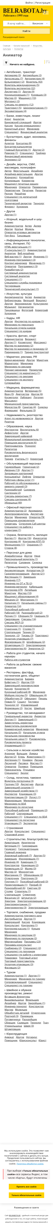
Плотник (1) (11, 881)
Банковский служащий (18, 122)
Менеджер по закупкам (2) (20, 935)
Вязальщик (32, 999)
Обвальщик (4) (38, 695)
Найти (26, 31)
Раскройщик (29, 1019)
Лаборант (26, 397)
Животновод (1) (36, 756)
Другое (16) (24, 538)
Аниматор (39, 297)
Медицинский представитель (22, 403)
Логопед (39, 397)
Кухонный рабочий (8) (18, 692)
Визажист (30, 339)
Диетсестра (22, 394)
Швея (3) (29, 1025)
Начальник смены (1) (34, 603)
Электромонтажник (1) (18, 904)
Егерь (21, 756)
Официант (30, 698)
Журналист (11, 177)
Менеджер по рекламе (18, 366)
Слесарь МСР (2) (14, 622)
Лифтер (26, 476)
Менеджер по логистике (19, 807)
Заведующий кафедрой (18, 436)
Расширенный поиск (14, 37)
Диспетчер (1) (13, 91)
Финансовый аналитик (34, 132)
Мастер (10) (25, 593)
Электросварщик (38, 907)
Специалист (12, 132)
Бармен (29, 679)
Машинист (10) (27, 98)
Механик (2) (12, 599)
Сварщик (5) (41, 616)
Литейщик (31, 590)
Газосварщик (30, 845)
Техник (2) (28, 632)
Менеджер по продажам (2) (21, 938)
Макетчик (42, 360)
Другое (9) (28, 91)
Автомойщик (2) (32, 75)
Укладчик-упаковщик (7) (19, 638)
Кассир (9, 125)
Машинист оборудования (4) (21, 596)
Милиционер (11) (15, 544)
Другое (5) (39, 855)
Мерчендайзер (13, 941)
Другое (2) (38, 149)
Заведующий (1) (27, 719)
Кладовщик (38, 922)
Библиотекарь (13, 300)
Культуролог (40, 303)
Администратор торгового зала (23, 915)
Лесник (38, 760)
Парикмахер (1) (14, 352)
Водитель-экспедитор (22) (20, 88)
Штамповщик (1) (14, 645)
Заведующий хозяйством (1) (21, 790)
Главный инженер (15, 852)
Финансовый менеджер (19, 156)
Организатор (26, 306)
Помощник (36, 766)
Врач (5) (9, 394)
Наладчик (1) (12, 603)
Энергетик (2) (36, 648)
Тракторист (42, 635)
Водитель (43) (34, 81)
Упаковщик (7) (13, 823)
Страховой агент (14, 834)
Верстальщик (21, 170)
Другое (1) (10, 214)
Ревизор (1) (11, 153)
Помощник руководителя (20, 520)
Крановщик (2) (30, 865)
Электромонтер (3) (15, 907)
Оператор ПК (37, 517)
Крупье (19, 229)
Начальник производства (20, 735)
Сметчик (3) (34, 888)
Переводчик (39, 187)
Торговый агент (28, 957)
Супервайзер (12, 382)
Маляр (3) (30, 868)
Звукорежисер (23, 303)
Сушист (21, 701)
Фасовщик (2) (12, 967)
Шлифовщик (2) (35, 642)
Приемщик (26, 1016)
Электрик (10, 901)
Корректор (28, 180)
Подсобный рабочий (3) (34, 881)
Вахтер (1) (10, 538)
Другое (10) (27, 682)
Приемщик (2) (39, 810)
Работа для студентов (17, 659)
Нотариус (31, 1037)
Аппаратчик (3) (35, 570)
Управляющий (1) (15, 745)
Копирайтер (26, 177)
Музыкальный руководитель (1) (23, 439)
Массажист (40, 342)
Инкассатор (40, 538)
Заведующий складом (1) (19, 787)
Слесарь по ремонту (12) (19, 104)
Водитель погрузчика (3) (19, 781)
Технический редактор (18, 203)
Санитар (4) (29, 407)
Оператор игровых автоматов (22, 232)
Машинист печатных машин (21, 183)
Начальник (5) (13, 732)
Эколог (24, 773)
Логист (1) (35, 797)
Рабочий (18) (12, 612)
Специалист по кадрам (18, 331)
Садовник (29, 489)
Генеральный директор (19, 716)
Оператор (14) (13, 606)
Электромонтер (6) (15, 648)
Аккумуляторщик (15, 570)
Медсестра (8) (13, 407)
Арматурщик (12, 842)
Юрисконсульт (28, 1040)
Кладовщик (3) (27, 794)
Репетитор (11, 449)
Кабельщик (36, 586)
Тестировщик (12, 285)
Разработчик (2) (14, 269)
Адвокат (9, 1037)
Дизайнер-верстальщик (19, 174)
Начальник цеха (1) (16, 739)
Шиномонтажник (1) (35, 107)
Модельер (21, 1009)
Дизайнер (37, 170)
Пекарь (43, 698)
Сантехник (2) (13, 493)
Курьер (36, 928)
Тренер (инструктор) (37, 352)
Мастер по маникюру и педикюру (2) (26, 348)
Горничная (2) (31, 466)
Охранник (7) (34, 544)
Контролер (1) (29, 925)
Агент (8, 119)
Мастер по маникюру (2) (19, 345)
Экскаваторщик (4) (15, 111)
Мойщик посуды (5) (16, 695)
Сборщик (10, 1022)
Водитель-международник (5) (22, 85)
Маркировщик (13, 800)
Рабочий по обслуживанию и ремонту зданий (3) (22, 485)
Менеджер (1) (37, 263)
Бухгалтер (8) (24, 143)
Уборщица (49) (13, 502)
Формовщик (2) (14, 708)
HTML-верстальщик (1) (18, 246)
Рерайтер (20, 193)
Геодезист (10, 849)
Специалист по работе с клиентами (26, 954)
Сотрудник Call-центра (32, 523)
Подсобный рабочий (17, 810)
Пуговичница (12, 1019)
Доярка (33, 753)
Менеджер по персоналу (19, 324)
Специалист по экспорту (19, 379)
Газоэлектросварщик (17, 573)
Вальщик (22, 753)
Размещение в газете (26, 1207)
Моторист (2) (12, 101)
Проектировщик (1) (16, 884)
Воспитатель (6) (29, 429)
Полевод (23, 766)
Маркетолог (12, 363)
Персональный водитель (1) (21, 559)
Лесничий (10, 763)
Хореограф (41, 310)
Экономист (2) (13, 159)
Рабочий (10, 813)
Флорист (10, 206)
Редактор (40, 190)
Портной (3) (12, 1016)
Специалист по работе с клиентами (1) (19, 528)
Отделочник (12, 878)
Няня (37, 556)
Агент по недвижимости (19, 418)
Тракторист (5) (13, 107)
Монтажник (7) (13, 875)
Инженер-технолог (16, 1006)
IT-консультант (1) (15, 250)
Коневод (27, 760)
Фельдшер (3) (28, 410)
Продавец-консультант (18, 944)
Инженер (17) (12, 580)
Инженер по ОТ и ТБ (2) (18, 583)
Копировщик (12, 180)
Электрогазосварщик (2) (31, 901)
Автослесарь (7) (14, 78)
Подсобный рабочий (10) (19, 609)
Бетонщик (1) (12, 845)
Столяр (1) (29, 629)
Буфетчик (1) (12, 682)
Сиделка (43, 407)
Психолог (30, 445)
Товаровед (11, 957)
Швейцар (39, 708)
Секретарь (11, 523)
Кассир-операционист (28, 125)
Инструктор (11, 429)
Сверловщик (12, 619)
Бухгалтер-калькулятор (18, 146)
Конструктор (12, 865)
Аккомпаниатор (14, 297)
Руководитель (37, 739)
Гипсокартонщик (28, 849)
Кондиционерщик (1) (17, 94)
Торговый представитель (20, 961)
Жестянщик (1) (13, 577)
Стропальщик (13, 632)
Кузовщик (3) (38, 94)
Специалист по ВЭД (35, 816)
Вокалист (41, 300)
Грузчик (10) (12, 784)
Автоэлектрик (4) (35, 78)
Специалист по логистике (20, 820)
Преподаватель (14, 445)
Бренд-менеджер (15, 360)
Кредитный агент (15, 128)
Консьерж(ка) (12, 476)
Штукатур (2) (28, 897)
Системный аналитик (17, 276)
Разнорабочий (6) (15, 888)
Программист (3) (28, 266)
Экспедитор (30, 823)
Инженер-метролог (16, 586)
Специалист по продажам (20, 951)
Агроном (10, 753)
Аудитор (9, 143)
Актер (28, 225)
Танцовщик (23, 235)
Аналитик (18, 119)
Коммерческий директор (19, 729)
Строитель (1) (23, 891)
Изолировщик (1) (29, 858)
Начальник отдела (34, 732)
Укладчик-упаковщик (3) (19, 964)
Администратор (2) (16, 510)
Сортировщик (25, 813)
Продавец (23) (32, 941)
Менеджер (33, 128)
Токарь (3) (27, 635)
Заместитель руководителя (21, 726)
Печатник (28, 190)
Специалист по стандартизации (23, 625)
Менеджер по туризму (32, 978)
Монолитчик (26, 871)
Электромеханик (36, 645)
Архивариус (36, 510)
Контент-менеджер (16, 263)
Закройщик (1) (36, 1003)
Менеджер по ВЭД (15, 803)
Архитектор (28, 842)
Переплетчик (12, 190)
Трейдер (41, 153)
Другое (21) (37, 573)
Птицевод (29, 769)
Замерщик (30, 577)
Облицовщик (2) (33, 875)
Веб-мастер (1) (13, 256)
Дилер (37, 225)
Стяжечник (29, 894)
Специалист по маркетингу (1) (22, 373)
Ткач (46, 1022)
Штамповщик (13, 1029)
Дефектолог (11, 432)
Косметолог (25, 342)
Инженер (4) (12, 862)
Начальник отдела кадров (20, 327)
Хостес (28, 708)
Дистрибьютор (13, 918)
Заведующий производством (22, 685)
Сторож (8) (11, 548)
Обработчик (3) (14, 698)
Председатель (13, 769)
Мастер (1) (36, 763)
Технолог (38, 203)
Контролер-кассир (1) (17, 928)
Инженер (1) (41, 256)
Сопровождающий (16, 982)
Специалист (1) (13, 279)
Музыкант (10, 306)
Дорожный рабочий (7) (18, 855)
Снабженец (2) (13, 948)
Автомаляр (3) (13, 75)
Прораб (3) (35, 884)
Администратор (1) (16, 975)
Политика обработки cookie (30, 1163)
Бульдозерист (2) (14, 81)
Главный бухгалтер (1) (18, 149)
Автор (8, 170)
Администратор (14, 225)
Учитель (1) (21, 459)
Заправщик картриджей (19, 473)
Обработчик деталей (17, 1012)
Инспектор (11, 794)
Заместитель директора (19, 722)
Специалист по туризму (19, 985)
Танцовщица (12, 310)
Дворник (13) (12, 470)
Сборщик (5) (25, 616)
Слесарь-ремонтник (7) (18, 496)
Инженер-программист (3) (20, 259)
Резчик (9, 193)
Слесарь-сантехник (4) (18, 499)
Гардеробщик (13, 466)
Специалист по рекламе (19, 376)
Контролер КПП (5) (34, 541)
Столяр (9, 891)
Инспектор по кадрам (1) (29, 321)
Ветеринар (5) (33, 390)
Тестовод (33, 701)
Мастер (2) (11, 98)
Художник (22, 206)
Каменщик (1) (29, 862)
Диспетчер (37, 514)
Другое (37, 122)
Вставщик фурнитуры (17, 996)
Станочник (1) (13, 629)
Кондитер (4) (22, 688)
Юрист (42, 1040)
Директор (40, 716)
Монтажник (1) (29, 599)
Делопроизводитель (17, 514)
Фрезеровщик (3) (15, 642)
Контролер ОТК (14, 590)
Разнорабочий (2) (32, 612)
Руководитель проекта (18, 742)
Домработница (13, 556)
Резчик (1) (10, 616)
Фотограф (27, 310)
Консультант (22, 831)
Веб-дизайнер (26, 253)
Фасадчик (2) (12, 897)
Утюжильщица (13, 1025)
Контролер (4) (13, 541)
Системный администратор (21, 272)
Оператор (24, 187)
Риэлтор (9, 421)
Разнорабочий (13, 489)
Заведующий (12, 922)
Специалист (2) (32, 948)
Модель (29, 229)
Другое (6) (37, 394)
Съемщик (23, 1022)
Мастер (9, 1009)
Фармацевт (11, 410)
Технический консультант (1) (22, 289)
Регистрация (42, 2)
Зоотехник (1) (13, 760)
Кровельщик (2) (14, 868)
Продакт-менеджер (16, 369)
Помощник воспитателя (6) (21, 442)
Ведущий (28, 300)
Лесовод (23, 763)
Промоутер (35, 369)
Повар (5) (10, 701)
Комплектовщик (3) (16, 797)
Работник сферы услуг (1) (19, 480)
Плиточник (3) (29, 878)
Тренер (9, 459)
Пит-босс (10, 235)
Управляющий (29, 705)
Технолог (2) (12, 635)
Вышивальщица (14, 999)
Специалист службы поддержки (23, 282)
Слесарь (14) (28, 619)
